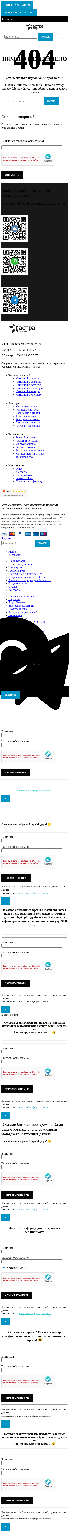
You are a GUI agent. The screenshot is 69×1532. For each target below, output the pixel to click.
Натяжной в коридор (28, 394)
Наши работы (24, 475)
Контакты (21, 471)
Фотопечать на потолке (30, 450)
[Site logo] (35, 30)
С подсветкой (24, 564)
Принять (11, 694)
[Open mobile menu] (59, 37)
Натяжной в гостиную (29, 388)
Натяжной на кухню (28, 378)
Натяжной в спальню (28, 381)
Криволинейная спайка (30, 453)
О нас (19, 468)
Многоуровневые (26, 443)
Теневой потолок (26, 437)
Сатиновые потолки (28, 412)
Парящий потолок (27, 440)
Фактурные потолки (28, 419)
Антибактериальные (28, 425)
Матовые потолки (26, 406)
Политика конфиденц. (29, 481)
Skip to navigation (17, 5)
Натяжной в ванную (28, 391)
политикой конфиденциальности (35, 790)
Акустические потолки (30, 422)
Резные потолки (25, 447)
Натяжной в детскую (28, 384)
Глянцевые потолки (27, 409)
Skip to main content (19, 12)
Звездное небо (24, 456)
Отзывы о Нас (24, 478)
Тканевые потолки (27, 416)
